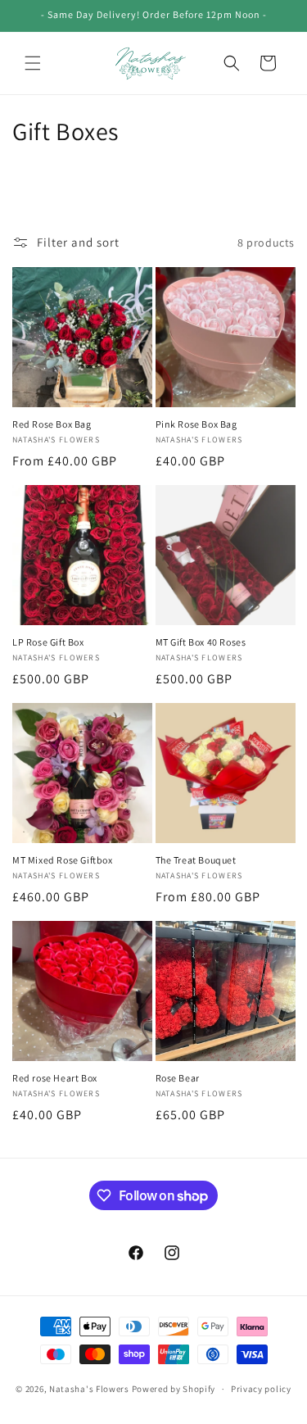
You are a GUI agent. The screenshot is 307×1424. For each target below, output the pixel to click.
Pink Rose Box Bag (196, 424)
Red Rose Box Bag (52, 424)
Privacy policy (261, 1389)
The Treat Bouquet (196, 860)
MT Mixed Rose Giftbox (62, 860)
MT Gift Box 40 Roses (201, 642)
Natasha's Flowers (90, 1389)
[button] (33, 63)
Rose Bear (178, 1078)
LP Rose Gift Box (48, 642)
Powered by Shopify (174, 1389)
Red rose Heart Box (54, 1078)
